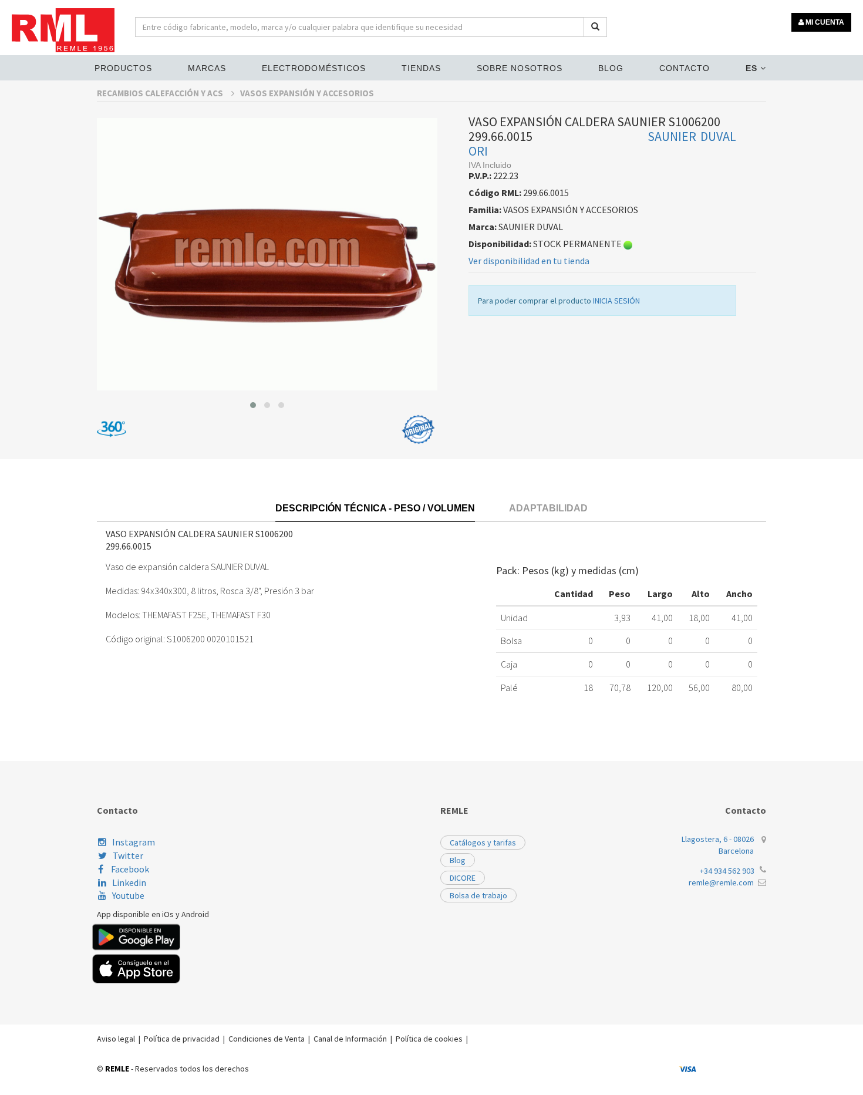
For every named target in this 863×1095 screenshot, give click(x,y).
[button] (253, 405)
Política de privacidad (182, 1038)
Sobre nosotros (519, 68)
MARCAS (207, 68)
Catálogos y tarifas (483, 842)
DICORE (463, 877)
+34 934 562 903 (727, 870)
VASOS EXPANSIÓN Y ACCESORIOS (307, 93)
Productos (123, 68)
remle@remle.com (721, 882)
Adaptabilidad (548, 508)
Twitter (128, 855)
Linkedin (129, 882)
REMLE (117, 1068)
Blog (610, 68)
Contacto (684, 68)
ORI (478, 151)
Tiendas (421, 68)
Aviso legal (116, 1038)
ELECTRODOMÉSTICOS (314, 68)
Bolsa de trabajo (478, 895)
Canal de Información (350, 1038)
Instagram (133, 842)
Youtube (128, 895)
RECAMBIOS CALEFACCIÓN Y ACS (161, 93)
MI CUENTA (824, 22)
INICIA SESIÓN (616, 300)
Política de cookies (429, 1038)
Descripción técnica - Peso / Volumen (375, 508)
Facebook (129, 869)
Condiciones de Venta (266, 1038)
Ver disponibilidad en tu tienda (528, 261)
